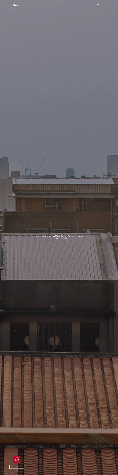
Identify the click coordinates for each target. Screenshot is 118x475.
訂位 (17, 466)
